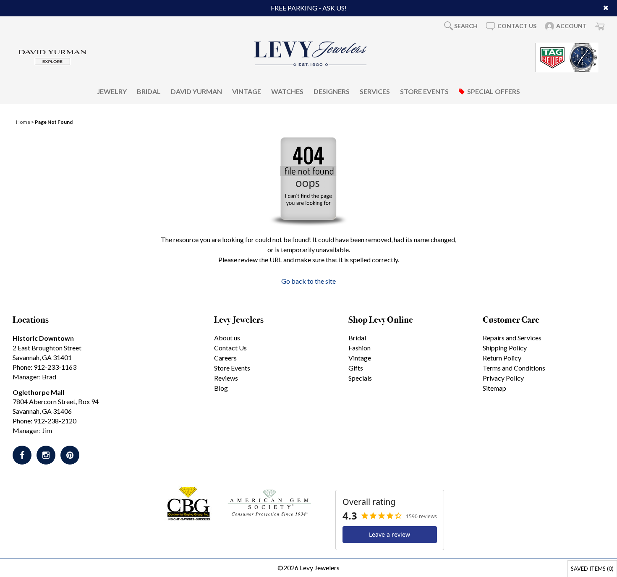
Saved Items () (592, 568)
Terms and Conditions (514, 368)
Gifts (355, 368)
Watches (287, 91)
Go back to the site (308, 281)
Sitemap (494, 388)
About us (227, 338)
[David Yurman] (52, 56)
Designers (332, 91)
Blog (221, 388)
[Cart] (599, 26)
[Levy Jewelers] (311, 54)
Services (375, 91)
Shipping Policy (505, 348)
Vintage (246, 91)
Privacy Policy (503, 378)
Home (23, 122)
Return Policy (502, 358)
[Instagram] (46, 455)
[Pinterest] (69, 455)
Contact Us (230, 348)
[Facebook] (22, 455)
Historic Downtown (43, 338)
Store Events (424, 91)
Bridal (149, 91)
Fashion (359, 348)
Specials (360, 378)
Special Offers (493, 91)
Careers (225, 358)
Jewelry (112, 91)
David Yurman (196, 91)
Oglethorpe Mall (38, 392)
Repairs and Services (512, 338)
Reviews (226, 378)
